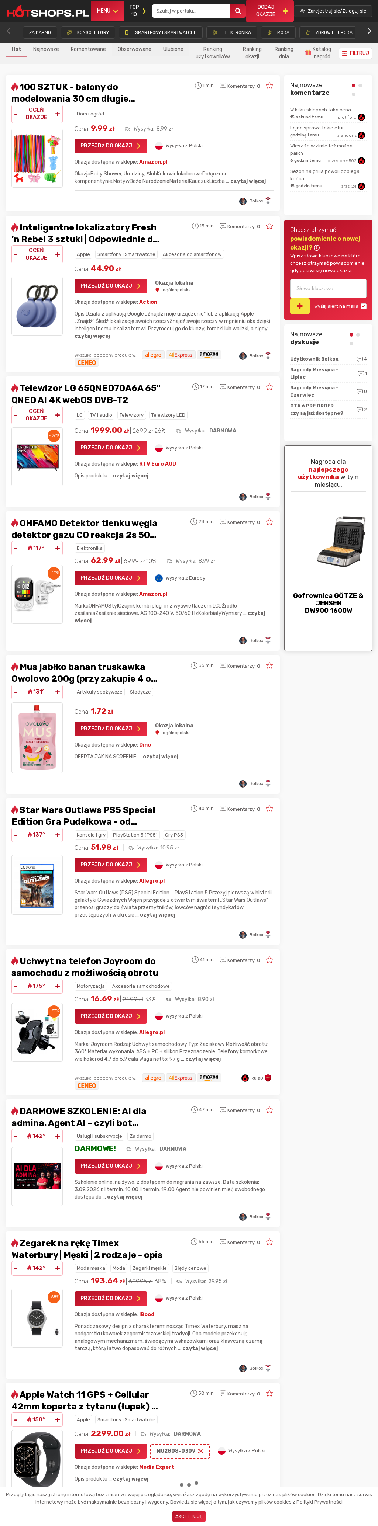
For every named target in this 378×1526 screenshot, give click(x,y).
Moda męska (91, 1268)
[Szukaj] (238, 11)
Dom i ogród (90, 114)
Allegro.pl (152, 881)
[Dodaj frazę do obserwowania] (300, 306)
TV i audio (101, 415)
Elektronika (90, 548)
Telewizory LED (168, 415)
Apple (83, 254)
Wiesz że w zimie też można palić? (321, 149)
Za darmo (140, 1136)
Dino (145, 745)
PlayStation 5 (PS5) (135, 835)
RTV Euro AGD (157, 464)
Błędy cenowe (190, 1268)
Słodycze (140, 692)
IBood (146, 1314)
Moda (119, 1268)
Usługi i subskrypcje (99, 1136)
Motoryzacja (91, 986)
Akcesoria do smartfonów (192, 254)
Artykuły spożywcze (100, 692)
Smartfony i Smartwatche (126, 254)
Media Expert (156, 1467)
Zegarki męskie (150, 1268)
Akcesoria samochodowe (141, 986)
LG (80, 415)
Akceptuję (189, 1516)
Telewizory (132, 415)
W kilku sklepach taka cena (320, 109)
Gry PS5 (174, 835)
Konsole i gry (91, 835)
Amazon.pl (153, 162)
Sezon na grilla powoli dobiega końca (325, 174)
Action (148, 302)
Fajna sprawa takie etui (316, 128)
